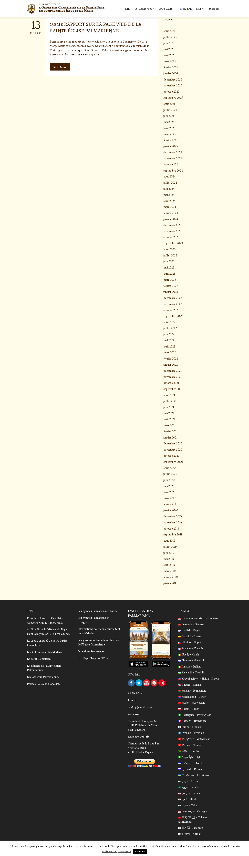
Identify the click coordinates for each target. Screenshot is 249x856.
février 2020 (170, 504)
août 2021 (169, 395)
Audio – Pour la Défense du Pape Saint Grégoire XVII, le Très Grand (48, 631)
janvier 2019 (170, 583)
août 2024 (169, 176)
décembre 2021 (172, 370)
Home (127, 8)
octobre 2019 (171, 528)
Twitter (139, 682)
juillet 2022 (170, 328)
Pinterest (154, 682)
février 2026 (170, 67)
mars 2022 (169, 352)
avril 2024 (169, 201)
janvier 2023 (170, 291)
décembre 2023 (172, 225)
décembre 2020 (172, 443)
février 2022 (170, 358)
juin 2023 (169, 261)
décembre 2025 (172, 79)
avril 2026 (169, 55)
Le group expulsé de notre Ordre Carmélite (47, 642)
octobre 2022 (171, 310)
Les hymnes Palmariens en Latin (97, 611)
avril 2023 (169, 273)
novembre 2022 (172, 304)
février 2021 (170, 431)
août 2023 (169, 249)
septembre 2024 (173, 170)
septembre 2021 (172, 389)
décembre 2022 (172, 298)
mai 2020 (168, 486)
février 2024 (170, 213)
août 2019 (169, 540)
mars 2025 (169, 134)
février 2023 (170, 286)
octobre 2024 (171, 164)
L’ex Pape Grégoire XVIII (92, 658)
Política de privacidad (116, 851)
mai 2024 (168, 194)
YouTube (146, 682)
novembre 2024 (172, 158)
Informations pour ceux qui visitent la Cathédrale (99, 631)
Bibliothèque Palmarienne (42, 677)
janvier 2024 (170, 219)
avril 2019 (169, 565)
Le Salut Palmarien (38, 658)
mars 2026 (169, 61)
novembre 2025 (172, 85)
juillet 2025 (170, 110)
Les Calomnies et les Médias (44, 652)
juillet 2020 (170, 473)
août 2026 (169, 31)
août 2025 (169, 103)
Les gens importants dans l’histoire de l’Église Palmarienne (98, 642)
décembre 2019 (172, 516)
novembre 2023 (172, 231)
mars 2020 (169, 498)
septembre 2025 (173, 97)
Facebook (131, 682)
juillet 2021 (170, 401)
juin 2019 (168, 552)
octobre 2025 (171, 91)
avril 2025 (169, 128)
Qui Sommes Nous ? (144, 8)
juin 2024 (169, 188)
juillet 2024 (170, 182)
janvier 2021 (170, 437)
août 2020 (169, 468)
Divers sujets (165, 8)
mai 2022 (168, 340)
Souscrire (214, 8)
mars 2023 (169, 279)
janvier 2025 (170, 146)
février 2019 (170, 577)
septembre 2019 (172, 534)
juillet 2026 (170, 37)
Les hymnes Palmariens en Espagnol (93, 619)
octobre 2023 (171, 237)
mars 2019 (169, 571)
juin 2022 (168, 334)
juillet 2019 (170, 546)
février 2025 (170, 140)
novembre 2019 (172, 522)
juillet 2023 (170, 255)
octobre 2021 (171, 382)
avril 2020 (169, 492)
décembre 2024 (172, 152)
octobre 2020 (171, 455)
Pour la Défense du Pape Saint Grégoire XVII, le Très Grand (45, 620)
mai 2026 (168, 49)
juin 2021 (168, 407)
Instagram (161, 682)
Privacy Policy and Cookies (43, 684)
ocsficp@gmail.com (139, 707)
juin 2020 (169, 480)
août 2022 (169, 322)
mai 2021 (168, 413)
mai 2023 (168, 267)
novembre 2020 (172, 449)
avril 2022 (169, 346)
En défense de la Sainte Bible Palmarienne (44, 667)
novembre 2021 (172, 377)
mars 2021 (169, 425)
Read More (60, 67)
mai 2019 (168, 559)
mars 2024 (169, 207)
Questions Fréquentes (91, 651)
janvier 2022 (170, 364)
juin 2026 (168, 43)
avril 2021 (169, 419)
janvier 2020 (170, 510)
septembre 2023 (173, 243)
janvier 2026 (170, 73)
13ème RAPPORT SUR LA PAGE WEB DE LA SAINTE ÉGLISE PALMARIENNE (95, 27)
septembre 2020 (173, 461)
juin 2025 (168, 116)
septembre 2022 (173, 316)
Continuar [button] (140, 851)
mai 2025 (168, 122)
